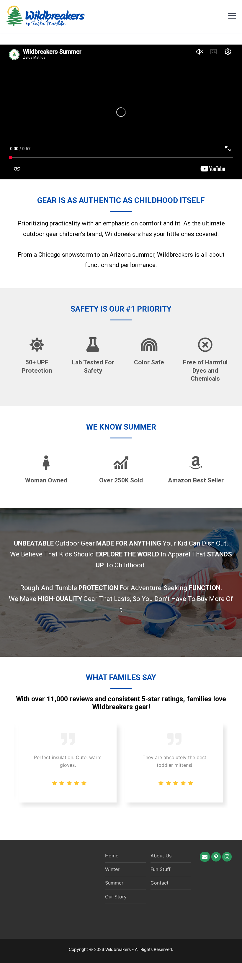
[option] (174, 762)
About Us (161, 856)
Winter (112, 869)
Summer (114, 883)
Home (111, 856)
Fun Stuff (161, 869)
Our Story (116, 897)
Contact (160, 883)
